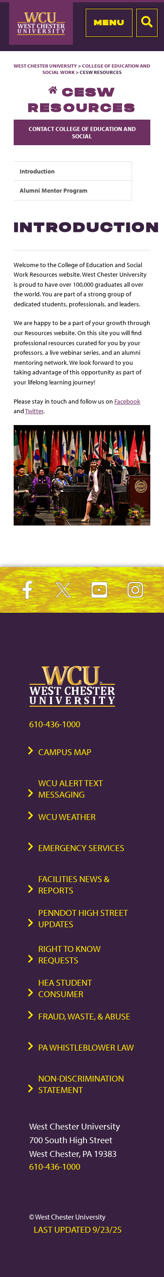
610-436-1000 (54, 724)
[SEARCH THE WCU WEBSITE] (147, 23)
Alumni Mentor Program (53, 190)
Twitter (34, 410)
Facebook (127, 401)
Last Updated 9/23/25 (78, 1229)
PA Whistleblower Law (86, 1047)
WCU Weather (67, 816)
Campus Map (65, 751)
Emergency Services (81, 847)
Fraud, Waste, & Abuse (84, 1016)
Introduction (37, 171)
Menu (109, 22)
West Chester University (45, 66)
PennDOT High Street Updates (83, 918)
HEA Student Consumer (65, 988)
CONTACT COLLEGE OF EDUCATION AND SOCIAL (82, 132)
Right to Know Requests (69, 954)
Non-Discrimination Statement (81, 1083)
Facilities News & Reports (73, 884)
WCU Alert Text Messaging (70, 788)
